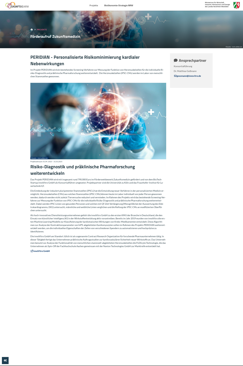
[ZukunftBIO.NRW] (18, 5)
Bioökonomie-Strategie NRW (118, 5)
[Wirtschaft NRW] (222, 5)
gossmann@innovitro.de (189, 75)
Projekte (93, 5)
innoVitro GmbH (41, 251)
